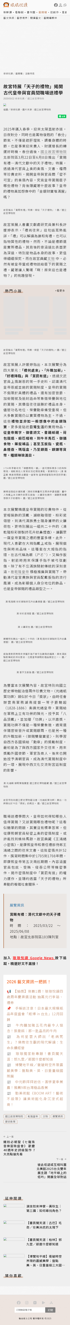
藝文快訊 (8, 18)
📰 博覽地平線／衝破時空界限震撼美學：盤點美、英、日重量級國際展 (35, 1070)
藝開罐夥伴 (50, 18)
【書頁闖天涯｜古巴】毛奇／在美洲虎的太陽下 (44, 1225)
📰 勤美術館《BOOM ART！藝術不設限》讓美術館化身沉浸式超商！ (35, 1099)
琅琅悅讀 (8, 73)
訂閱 (50, 1310)
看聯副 (19, 12)
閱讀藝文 (35, 18)
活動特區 (30, 73)
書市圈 (31, 12)
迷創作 (54, 12)
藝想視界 (22, 18)
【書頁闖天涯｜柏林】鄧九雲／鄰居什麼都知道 (44, 1241)
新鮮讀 (7, 12)
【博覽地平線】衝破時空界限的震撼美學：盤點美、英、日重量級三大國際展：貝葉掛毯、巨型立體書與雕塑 (44, 1265)
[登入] (60, 5)
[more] (60, 290)
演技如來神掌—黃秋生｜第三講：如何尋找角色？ (44, 1208)
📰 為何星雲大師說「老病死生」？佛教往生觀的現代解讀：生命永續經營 (35, 1042)
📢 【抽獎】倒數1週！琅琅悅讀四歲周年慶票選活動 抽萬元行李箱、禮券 (35, 997)
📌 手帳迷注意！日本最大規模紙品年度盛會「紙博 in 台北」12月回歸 (35, 1014)
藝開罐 (43, 12)
